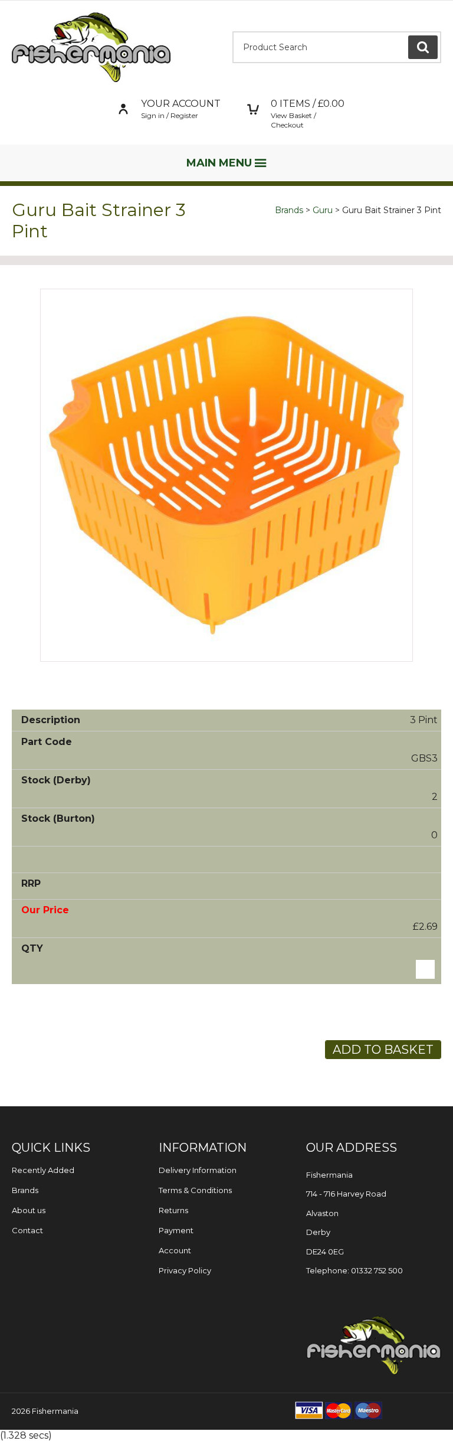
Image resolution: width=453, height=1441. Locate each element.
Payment (176, 1230)
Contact (27, 1230)
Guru (323, 210)
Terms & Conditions (195, 1190)
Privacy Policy (185, 1270)
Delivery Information (198, 1170)
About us (28, 1210)
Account (175, 1250)
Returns (173, 1210)
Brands (289, 210)
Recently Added (43, 1170)
